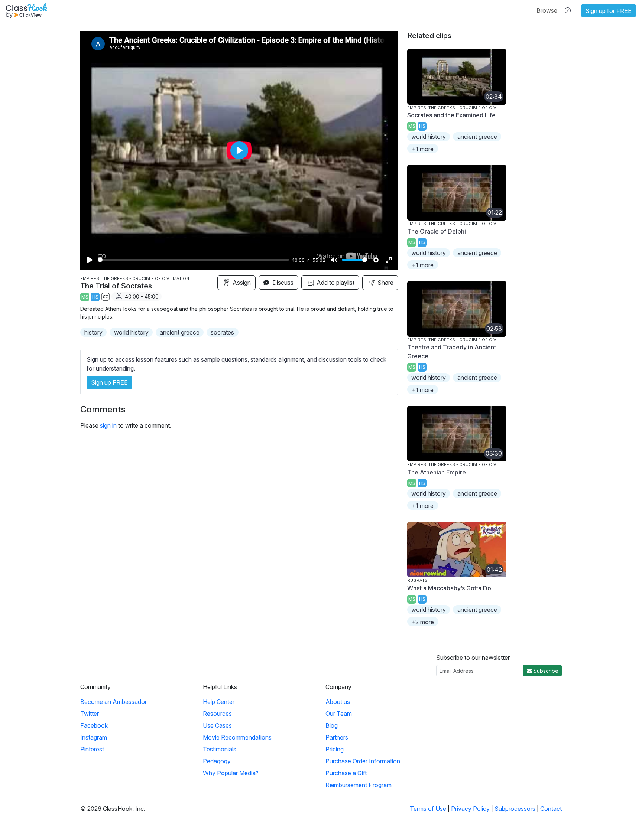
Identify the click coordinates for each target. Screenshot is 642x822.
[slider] (193, 259)
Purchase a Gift (346, 773)
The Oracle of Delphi (436, 231)
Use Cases (217, 725)
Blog (331, 725)
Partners (336, 737)
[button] (547, 10)
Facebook (94, 725)
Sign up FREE (109, 382)
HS (95, 297)
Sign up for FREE (609, 10)
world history (131, 332)
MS (84, 297)
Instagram (93, 737)
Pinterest (92, 749)
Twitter (89, 713)
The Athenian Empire (436, 472)
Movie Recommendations (237, 737)
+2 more (423, 622)
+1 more (423, 149)
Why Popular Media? (231, 773)
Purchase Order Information (362, 761)
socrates (222, 332)
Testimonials (219, 749)
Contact (551, 808)
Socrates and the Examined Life (451, 115)
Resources (217, 713)
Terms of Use (428, 808)
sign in (108, 425)
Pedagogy (217, 761)
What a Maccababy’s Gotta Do (449, 588)
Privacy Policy (470, 808)
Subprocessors (515, 808)
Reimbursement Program (358, 785)
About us (337, 701)
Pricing (334, 749)
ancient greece (180, 332)
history (93, 332)
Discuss (282, 282)
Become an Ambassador (113, 701)
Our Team (338, 713)
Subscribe (545, 671)
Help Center (218, 701)
